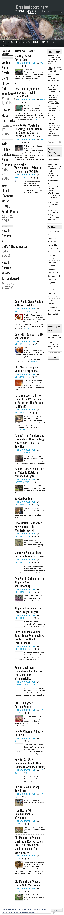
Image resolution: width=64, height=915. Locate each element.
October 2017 (53, 273)
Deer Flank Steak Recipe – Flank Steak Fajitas (29, 303)
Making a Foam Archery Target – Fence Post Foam (29, 554)
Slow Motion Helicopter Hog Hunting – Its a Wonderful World (28, 526)
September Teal (24, 498)
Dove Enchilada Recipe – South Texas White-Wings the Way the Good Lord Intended (29, 637)
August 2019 (52, 238)
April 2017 (52, 293)
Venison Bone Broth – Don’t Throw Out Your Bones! (53, 87)
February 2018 (53, 266)
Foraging (45, 42)
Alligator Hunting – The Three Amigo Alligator (28, 610)
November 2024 (54, 231)
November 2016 (54, 311)
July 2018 (51, 255)
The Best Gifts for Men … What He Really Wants (54, 58)
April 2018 (52, 262)
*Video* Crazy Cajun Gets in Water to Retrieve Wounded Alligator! (29, 472)
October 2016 (53, 314)
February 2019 (53, 241)
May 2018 (51, 259)
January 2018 (53, 269)
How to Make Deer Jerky (8, 115)
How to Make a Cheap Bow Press (27, 788)
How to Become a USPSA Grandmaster (56, 68)
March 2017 (52, 297)
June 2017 (51, 286)
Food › (3, 139)
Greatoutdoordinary (32, 7)
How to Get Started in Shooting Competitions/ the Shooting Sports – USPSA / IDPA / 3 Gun (28, 130)
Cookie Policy (34, 912)
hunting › (4, 58)
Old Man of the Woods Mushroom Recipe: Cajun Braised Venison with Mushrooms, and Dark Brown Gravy (29, 844)
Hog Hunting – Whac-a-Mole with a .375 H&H (28, 169)
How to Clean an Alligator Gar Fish (29, 733)
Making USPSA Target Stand (23, 58)
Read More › (37, 119)
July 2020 (51, 235)
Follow (53, 357)
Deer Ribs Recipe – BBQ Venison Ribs (29, 336)
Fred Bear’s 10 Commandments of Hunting (24, 814)
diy (53, 42)
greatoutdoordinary (27, 63)
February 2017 (53, 300)
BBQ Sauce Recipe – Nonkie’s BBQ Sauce (27, 369)
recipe (5, 45)
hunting (10, 42)
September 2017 (54, 276)
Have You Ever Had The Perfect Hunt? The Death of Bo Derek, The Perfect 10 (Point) (29, 400)
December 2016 (54, 307)
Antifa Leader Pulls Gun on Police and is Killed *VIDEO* (53, 98)
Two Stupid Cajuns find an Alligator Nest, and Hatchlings (30, 582)
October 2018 (53, 248)
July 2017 (51, 283)
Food (18, 42)
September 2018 (54, 252)
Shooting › (5, 226)
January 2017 (53, 304)
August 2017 (52, 279)
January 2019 (53, 245)
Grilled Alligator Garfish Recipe (24, 705)
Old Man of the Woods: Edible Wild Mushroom (27, 883)
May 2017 (51, 290)
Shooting (26, 42)
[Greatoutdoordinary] (32, 27)
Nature (35, 42)
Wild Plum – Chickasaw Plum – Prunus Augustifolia (14, 154)
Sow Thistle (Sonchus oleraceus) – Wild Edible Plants (27, 92)
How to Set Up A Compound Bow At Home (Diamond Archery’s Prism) (30, 763)
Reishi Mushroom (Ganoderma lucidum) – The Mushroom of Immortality (28, 672)
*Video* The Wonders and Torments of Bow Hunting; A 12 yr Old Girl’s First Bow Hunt (29, 440)
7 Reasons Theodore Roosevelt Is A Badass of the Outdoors (53, 118)
